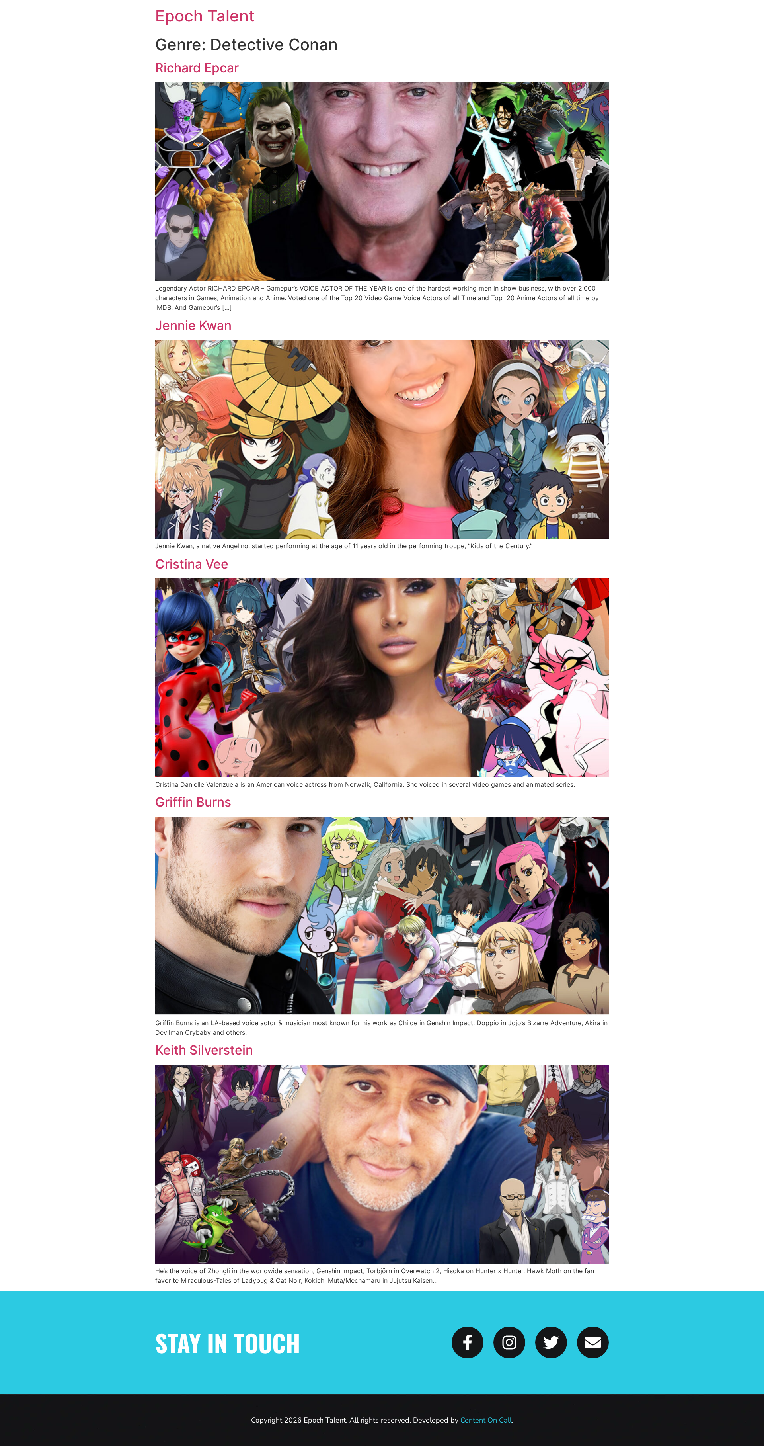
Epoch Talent (205, 15)
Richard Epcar (197, 68)
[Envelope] (593, 1342)
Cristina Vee (191, 564)
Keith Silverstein (204, 1050)
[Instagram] (509, 1342)
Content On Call (486, 1420)
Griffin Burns (193, 802)
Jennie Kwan (193, 325)
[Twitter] (551, 1342)
